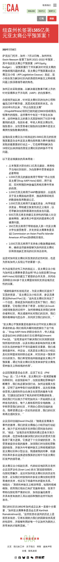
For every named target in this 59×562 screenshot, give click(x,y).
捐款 (52, 19)
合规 (24, 551)
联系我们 (47, 5)
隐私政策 (32, 551)
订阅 (41, 19)
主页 (9, 546)
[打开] (32, 557)
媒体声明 (47, 546)
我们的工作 (19, 546)
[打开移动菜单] (54, 5)
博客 (39, 546)
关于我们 (30, 546)
